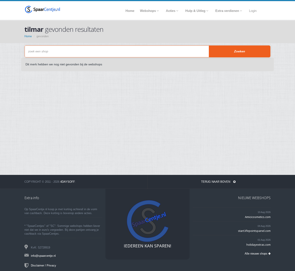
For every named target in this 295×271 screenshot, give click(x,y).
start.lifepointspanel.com (254, 231)
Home (28, 36)
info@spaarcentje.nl (43, 255)
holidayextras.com (258, 245)
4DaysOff (67, 181)
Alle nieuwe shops (256, 253)
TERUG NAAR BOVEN (216, 181)
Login (253, 11)
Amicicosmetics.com (258, 217)
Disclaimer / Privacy (43, 265)
